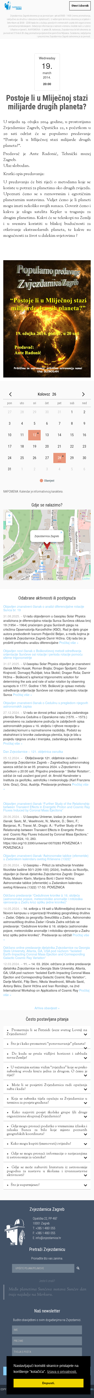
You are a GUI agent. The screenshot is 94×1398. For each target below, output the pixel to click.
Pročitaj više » (68, 642)
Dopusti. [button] (48, 1383)
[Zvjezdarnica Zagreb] (47, 544)
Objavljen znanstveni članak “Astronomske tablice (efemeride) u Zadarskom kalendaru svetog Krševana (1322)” (46, 857)
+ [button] (9, 515)
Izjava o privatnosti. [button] (62, 1372)
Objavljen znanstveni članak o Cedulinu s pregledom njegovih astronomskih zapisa (45, 704)
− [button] (9, 522)
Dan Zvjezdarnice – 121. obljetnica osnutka (33, 751)
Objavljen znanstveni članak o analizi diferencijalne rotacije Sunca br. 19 (43, 608)
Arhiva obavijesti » (47, 1008)
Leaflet (86, 578)
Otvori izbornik (80, 5)
